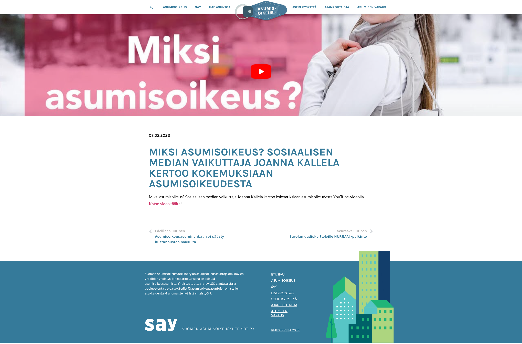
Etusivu (278, 274)
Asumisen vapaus (371, 7)
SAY (198, 7)
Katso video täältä (164, 203)
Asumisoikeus (175, 7)
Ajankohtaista (337, 7)
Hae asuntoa (219, 7)
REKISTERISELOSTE (285, 330)
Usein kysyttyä (304, 7)
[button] (151, 7)
